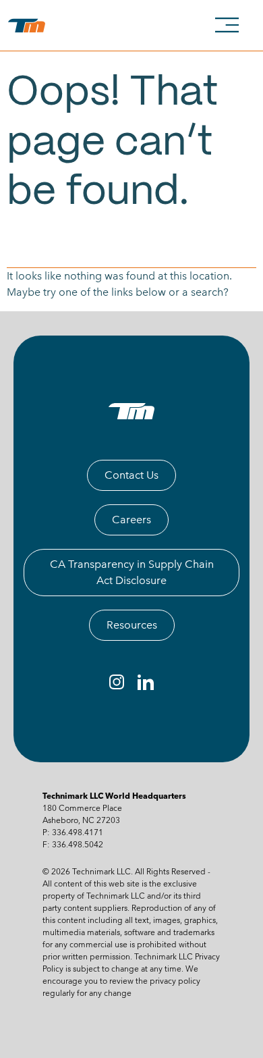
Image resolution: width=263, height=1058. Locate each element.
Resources (132, 624)
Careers (131, 519)
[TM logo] (131, 411)
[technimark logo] (29, 26)
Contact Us (131, 475)
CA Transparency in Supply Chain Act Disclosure (132, 572)
